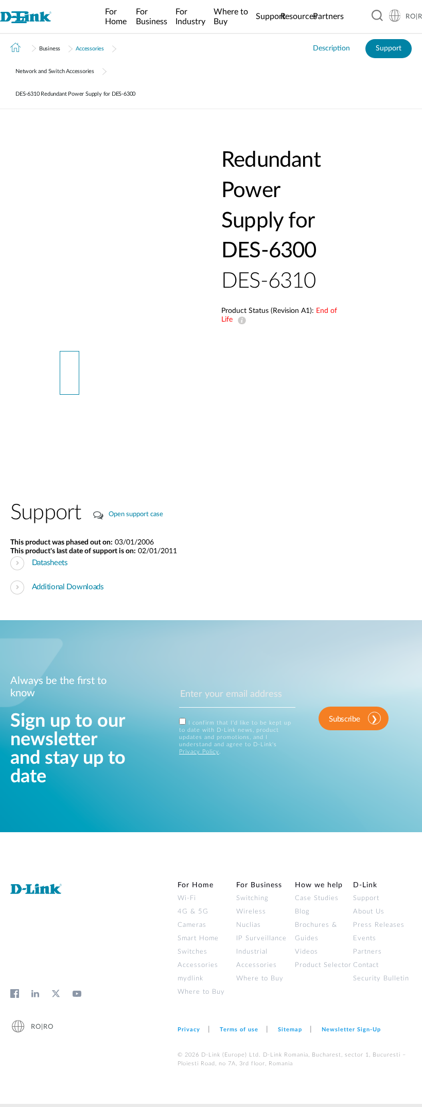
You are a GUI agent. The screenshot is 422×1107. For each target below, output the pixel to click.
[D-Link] (29, 17)
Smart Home (198, 938)
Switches (192, 951)
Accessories (90, 48)
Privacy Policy (199, 751)
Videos (306, 951)
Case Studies (317, 898)
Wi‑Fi (187, 898)
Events (364, 938)
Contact (366, 965)
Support (388, 48)
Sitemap (290, 1029)
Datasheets (50, 563)
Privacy (189, 1029)
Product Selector (323, 965)
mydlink (190, 978)
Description (331, 48)
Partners (367, 951)
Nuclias (248, 925)
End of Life (240, 320)
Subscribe (344, 719)
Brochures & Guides (316, 932)
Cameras (192, 925)
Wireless (251, 911)
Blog (302, 911)
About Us (368, 911)
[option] (69, 248)
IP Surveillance (261, 938)
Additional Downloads (68, 587)
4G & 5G (193, 911)
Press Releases (379, 925)
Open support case (136, 514)
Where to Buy (201, 992)
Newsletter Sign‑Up (351, 1029)
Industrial (252, 951)
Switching (252, 898)
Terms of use (239, 1029)
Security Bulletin (381, 978)
